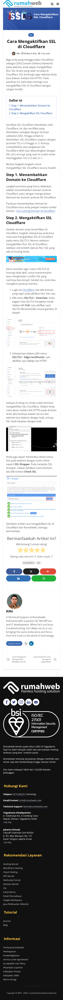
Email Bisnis (9, 892)
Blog (5, 925)
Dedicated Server (12, 880)
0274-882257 (19, 794)
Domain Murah (11, 884)
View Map (7, 842)
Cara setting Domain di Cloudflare (35, 211)
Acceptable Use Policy (14, 963)
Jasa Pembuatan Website (16, 904)
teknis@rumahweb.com (35, 806)
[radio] (20, 550)
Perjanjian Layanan (13, 967)
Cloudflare (28, 290)
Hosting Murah (11, 864)
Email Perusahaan (12, 896)
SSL (31, 35)
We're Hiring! (10, 979)
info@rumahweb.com (30, 800)
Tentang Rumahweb (13, 947)
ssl (38, 562)
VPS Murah (8, 876)
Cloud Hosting (10, 872)
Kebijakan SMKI (11, 975)
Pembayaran (9, 951)
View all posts (14, 644)
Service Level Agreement (15, 959)
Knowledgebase (11, 955)
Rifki (18, 53)
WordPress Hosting (13, 868)
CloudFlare (28, 562)
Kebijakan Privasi (12, 971)
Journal (7, 921)
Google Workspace (12, 900)
